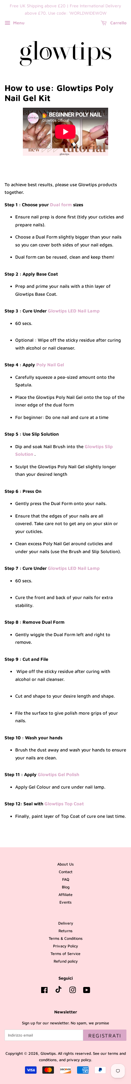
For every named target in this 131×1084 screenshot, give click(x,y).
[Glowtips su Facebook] (44, 991)
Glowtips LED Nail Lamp (74, 310)
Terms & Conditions (66, 938)
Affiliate (65, 894)
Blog (65, 887)
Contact (66, 872)
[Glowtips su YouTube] (86, 991)
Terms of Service (65, 953)
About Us (65, 864)
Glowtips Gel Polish (58, 774)
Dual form (61, 204)
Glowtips (48, 1053)
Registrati (104, 1036)
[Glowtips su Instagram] (72, 991)
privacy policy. (79, 1060)
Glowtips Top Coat (64, 803)
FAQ (65, 879)
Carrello (117, 22)
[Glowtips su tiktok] (58, 991)
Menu (18, 22)
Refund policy (66, 961)
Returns (65, 931)
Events (65, 902)
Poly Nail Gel (50, 364)
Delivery (65, 923)
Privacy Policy (65, 946)
